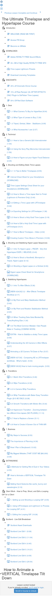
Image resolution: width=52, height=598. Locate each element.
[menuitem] (1, 6)
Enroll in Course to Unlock (26, 591)
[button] (1, 2)
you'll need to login (36, 587)
